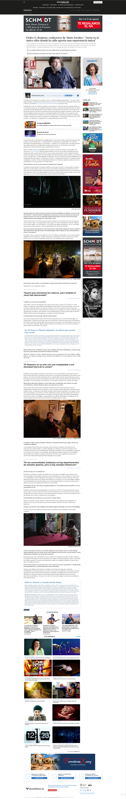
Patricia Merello (46, 634)
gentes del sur (88, 10)
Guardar (75, 95)
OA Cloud (71, 797)
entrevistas (72, 10)
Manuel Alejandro (47, 344)
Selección (25, 13)
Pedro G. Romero (40, 103)
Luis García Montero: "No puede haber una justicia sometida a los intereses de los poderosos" (70, 628)
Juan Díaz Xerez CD (60, 7)
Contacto (45, 797)
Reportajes (46, 5)
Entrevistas (53, 5)
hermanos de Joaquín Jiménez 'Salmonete (64, 339)
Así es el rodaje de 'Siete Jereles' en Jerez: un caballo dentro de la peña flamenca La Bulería (51, 50)
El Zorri (32, 341)
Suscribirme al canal (66, 778)
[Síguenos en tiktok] (86, 790)
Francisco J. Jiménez (66, 631)
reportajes (78, 10)
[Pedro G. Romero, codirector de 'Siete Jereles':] (63, 2)
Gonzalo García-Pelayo (52, 103)
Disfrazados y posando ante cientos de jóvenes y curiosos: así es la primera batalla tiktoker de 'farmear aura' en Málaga (95, 109)
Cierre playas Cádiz (50, 7)
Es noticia (35, 7)
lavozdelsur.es (98, 2)
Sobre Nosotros (39, 797)
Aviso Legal (50, 797)
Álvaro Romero (27, 634)
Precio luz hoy (42, 7)
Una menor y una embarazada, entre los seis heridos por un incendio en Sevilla (95, 104)
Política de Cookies (56, 797)
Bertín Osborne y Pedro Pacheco (73, 7)
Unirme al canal (39, 778)
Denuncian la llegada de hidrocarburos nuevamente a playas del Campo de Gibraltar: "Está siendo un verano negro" (95, 122)
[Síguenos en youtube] (88, 790)
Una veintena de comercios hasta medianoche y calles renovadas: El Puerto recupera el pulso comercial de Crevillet (95, 128)
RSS (61, 797)
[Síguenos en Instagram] (83, 790)
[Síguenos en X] (81, 790)
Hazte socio (53, 790)
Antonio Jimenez (42, 339)
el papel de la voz (96, 10)
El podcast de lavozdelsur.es (66, 5)
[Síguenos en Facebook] (90, 790)
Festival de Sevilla (34, 151)
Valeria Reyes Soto (38, 95)
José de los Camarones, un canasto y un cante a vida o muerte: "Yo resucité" (47, 53)
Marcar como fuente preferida (88, 793)
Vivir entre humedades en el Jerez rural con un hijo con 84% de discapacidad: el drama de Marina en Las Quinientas (95, 116)
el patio (83, 10)
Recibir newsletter (93, 778)
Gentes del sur (79, 5)
